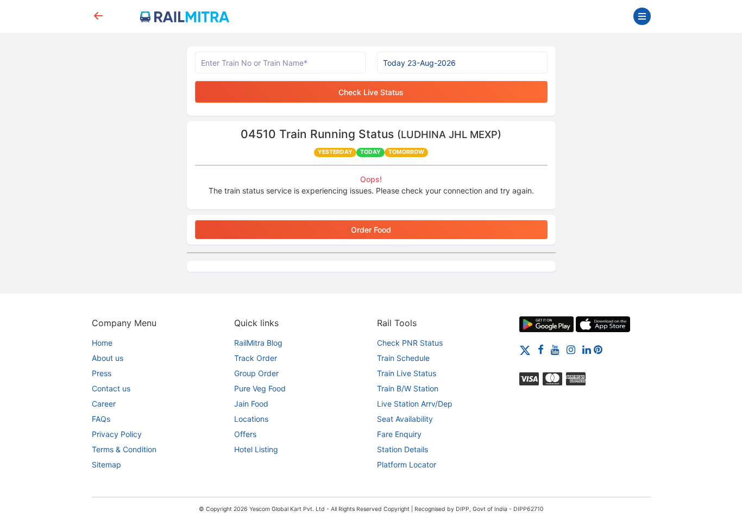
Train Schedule (403, 358)
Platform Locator (406, 464)
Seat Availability (405, 418)
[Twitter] (525, 349)
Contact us (111, 388)
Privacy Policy (117, 434)
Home (102, 342)
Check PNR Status (410, 342)
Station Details (402, 449)
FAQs (101, 418)
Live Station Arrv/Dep (414, 403)
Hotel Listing (256, 449)
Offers (245, 434)
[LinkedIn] (586, 349)
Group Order (256, 373)
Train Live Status (406, 373)
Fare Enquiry (399, 434)
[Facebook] (541, 349)
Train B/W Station (407, 388)
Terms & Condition (124, 449)
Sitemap (106, 464)
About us (107, 358)
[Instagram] (571, 349)
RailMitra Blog (258, 342)
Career (104, 403)
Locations (251, 418)
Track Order (255, 358)
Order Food (371, 229)
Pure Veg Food (260, 388)
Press (101, 373)
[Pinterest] (598, 349)
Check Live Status (371, 92)
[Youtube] (555, 349)
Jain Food (251, 403)
